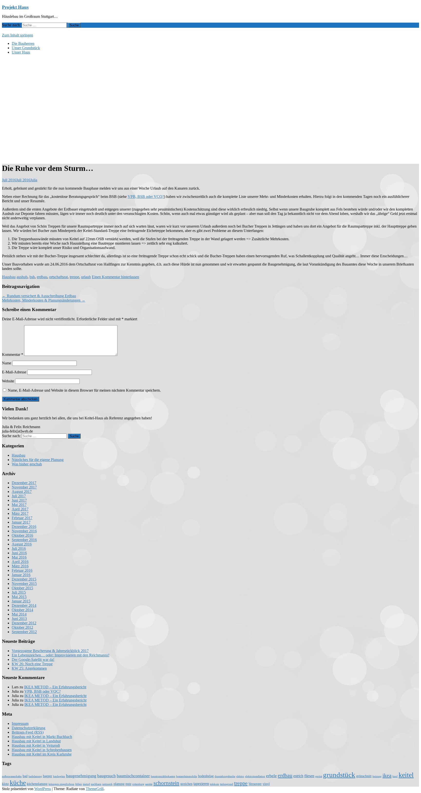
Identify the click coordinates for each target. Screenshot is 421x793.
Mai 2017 (19, 505)
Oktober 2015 (22, 588)
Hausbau (9, 277)
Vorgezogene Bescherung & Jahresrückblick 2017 (50, 651)
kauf (395, 776)
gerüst (318, 776)
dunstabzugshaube (225, 776)
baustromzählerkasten (163, 776)
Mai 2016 (19, 557)
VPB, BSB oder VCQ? (146, 196)
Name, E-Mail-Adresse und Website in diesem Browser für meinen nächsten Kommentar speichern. (84, 390)
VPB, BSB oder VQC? (42, 691)
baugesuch (106, 775)
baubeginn (59, 776)
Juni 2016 (19, 553)
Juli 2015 (19, 592)
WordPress (42, 789)
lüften (78, 784)
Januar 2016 (21, 575)
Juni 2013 (19, 619)
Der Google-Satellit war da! (33, 659)
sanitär (149, 784)
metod (86, 784)
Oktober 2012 (22, 627)
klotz (5, 784)
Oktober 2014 (22, 610)
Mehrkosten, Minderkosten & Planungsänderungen (43, 300)
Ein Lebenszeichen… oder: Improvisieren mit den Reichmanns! (60, 655)
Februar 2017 (22, 518)
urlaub (86, 277)
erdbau (42, 277)
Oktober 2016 (22, 535)
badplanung (35, 776)
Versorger (255, 784)
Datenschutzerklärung (28, 728)
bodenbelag (206, 776)
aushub (22, 277)
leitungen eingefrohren (61, 784)
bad (25, 776)
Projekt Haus (15, 7)
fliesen (309, 776)
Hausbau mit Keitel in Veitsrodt (36, 745)
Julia (33, 180)
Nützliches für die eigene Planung (38, 460)
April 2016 (20, 562)
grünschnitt (364, 776)
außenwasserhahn (12, 776)
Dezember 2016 (24, 527)
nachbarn (96, 784)
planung (119, 784)
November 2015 (24, 583)
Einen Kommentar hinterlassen (115, 277)
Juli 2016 (19, 548)
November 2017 (24, 487)
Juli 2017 (19, 496)
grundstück (339, 775)
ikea (387, 775)
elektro (240, 776)
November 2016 (24, 531)
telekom (214, 784)
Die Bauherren (23, 43)
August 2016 (22, 544)
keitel (406, 775)
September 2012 (24, 632)
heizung (377, 776)
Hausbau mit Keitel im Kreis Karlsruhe (42, 754)
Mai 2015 (19, 597)
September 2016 (24, 540)
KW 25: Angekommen (29, 668)
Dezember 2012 (24, 623)
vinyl (266, 784)
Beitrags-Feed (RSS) (28, 732)
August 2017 (22, 491)
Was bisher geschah (27, 464)
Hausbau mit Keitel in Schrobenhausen (42, 750)
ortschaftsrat (58, 277)
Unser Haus (21, 52)
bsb (32, 277)
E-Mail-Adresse (14, 372)
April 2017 (20, 509)
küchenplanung (37, 784)
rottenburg (138, 784)
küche (18, 782)
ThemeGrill (95, 789)
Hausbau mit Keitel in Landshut (36, 741)
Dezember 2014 (24, 605)
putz (128, 784)
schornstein (166, 783)
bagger (47, 776)
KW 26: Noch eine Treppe (32, 664)
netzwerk (107, 784)
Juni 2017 (19, 500)
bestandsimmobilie (186, 776)
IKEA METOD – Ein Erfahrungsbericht (55, 687)
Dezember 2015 (24, 579)
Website (8, 381)
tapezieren (201, 784)
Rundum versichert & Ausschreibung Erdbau (39, 296)
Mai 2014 (19, 614)
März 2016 (20, 566)
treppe (74, 277)
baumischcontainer (133, 775)
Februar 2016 (22, 570)
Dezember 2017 (24, 483)
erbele (271, 775)
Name (6, 363)
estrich (298, 776)
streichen (186, 784)
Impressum (20, 723)
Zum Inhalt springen (17, 35)
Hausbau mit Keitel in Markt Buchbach (42, 737)
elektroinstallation (255, 776)
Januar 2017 (21, 522)
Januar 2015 (21, 601)
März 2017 (20, 513)
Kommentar (12, 354)
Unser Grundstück (26, 48)
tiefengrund (226, 784)
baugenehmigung (81, 775)
